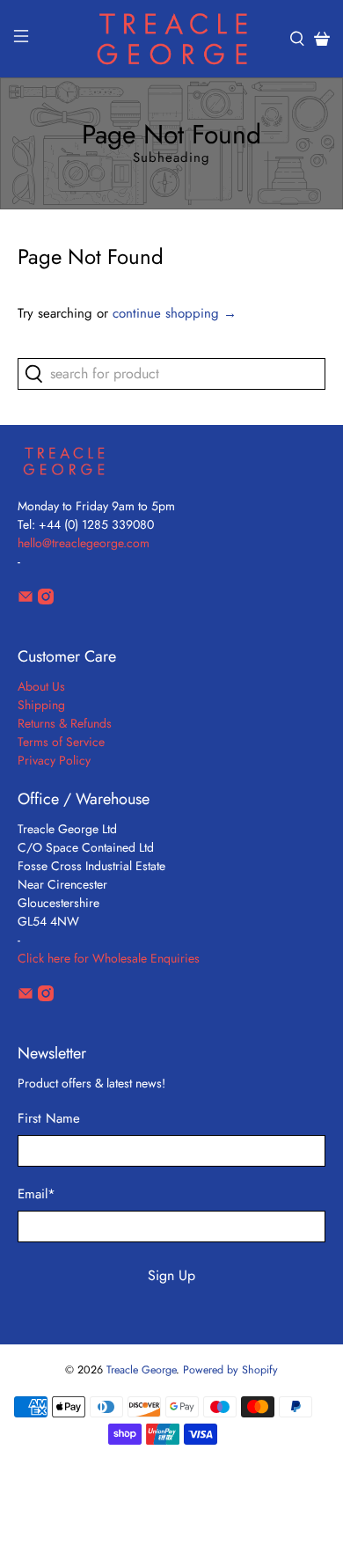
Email (36, 1194)
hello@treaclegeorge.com (84, 543)
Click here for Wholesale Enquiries (109, 958)
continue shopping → (175, 313)
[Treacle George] (172, 38)
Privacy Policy (54, 760)
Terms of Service (61, 742)
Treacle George (141, 1370)
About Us (41, 686)
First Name (49, 1118)
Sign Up (171, 1275)
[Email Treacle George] (25, 600)
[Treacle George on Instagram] (46, 600)
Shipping (41, 705)
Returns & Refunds (65, 723)
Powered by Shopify (230, 1370)
